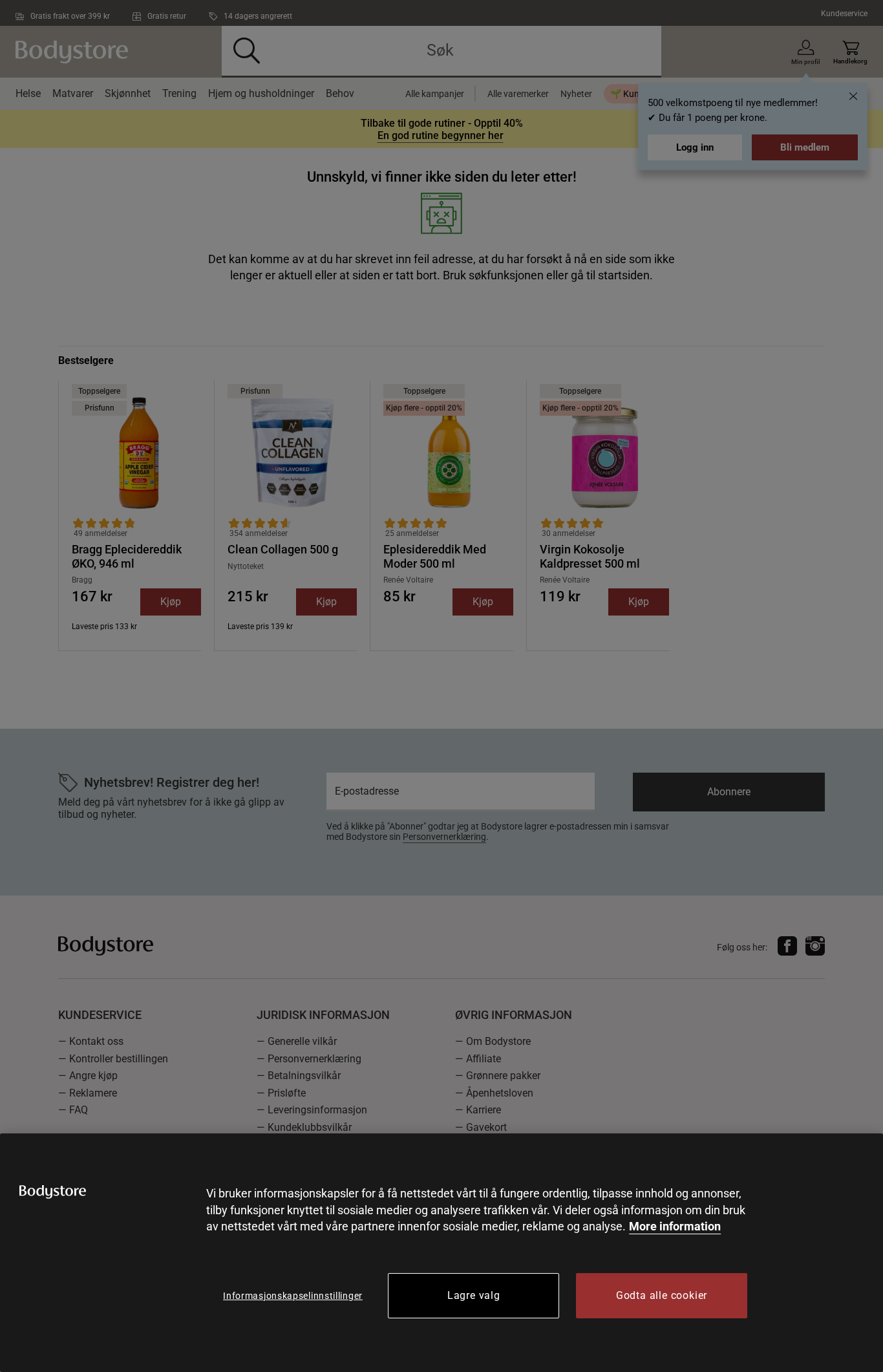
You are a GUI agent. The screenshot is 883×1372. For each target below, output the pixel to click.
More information (675, 1226)
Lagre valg (473, 1295)
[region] (441, 1252)
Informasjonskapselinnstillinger (293, 1296)
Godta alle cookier (661, 1295)
